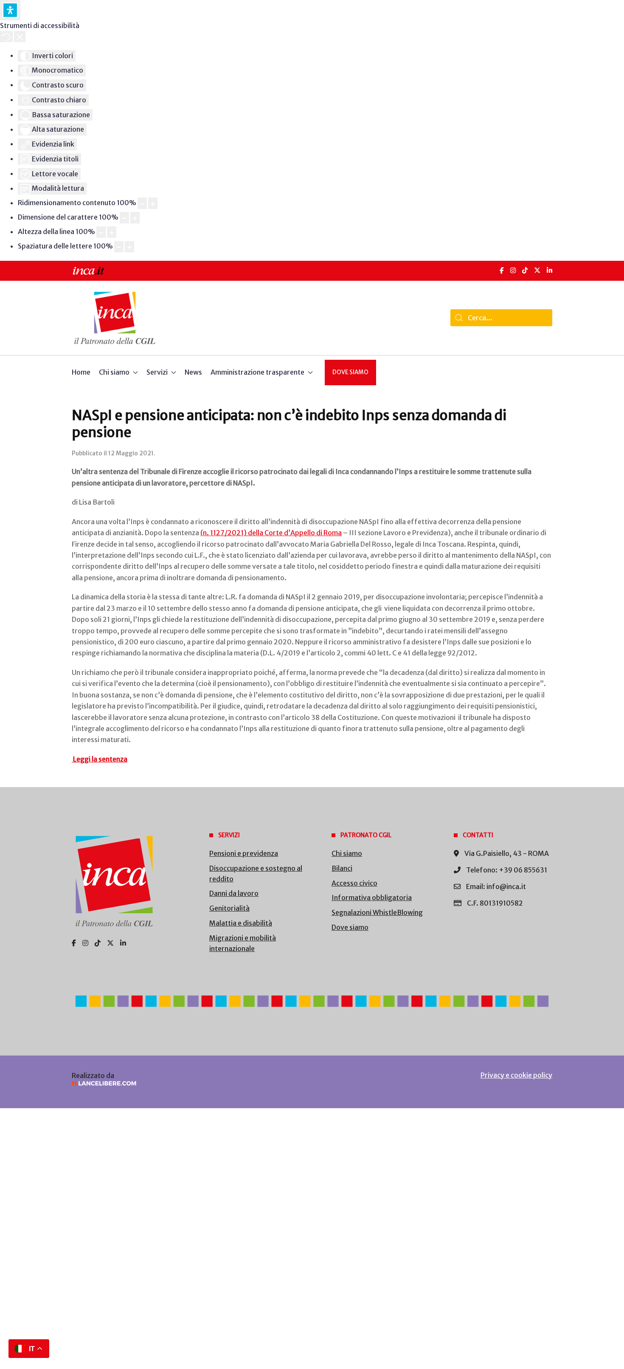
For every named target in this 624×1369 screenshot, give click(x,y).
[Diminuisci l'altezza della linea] (101, 232)
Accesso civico (354, 883)
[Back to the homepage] (115, 318)
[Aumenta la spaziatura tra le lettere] (129, 247)
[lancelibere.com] (185, 1083)
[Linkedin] (123, 943)
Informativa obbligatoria (372, 897)
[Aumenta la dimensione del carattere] (135, 217)
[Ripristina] (6, 36)
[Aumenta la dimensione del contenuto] (152, 203)
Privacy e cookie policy (516, 1075)
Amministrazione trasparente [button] (257, 372)
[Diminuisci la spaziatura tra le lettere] (119, 247)
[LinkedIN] (549, 270)
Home (81, 372)
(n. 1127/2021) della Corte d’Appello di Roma (271, 532)
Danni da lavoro (234, 893)
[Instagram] (513, 270)
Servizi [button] (157, 372)
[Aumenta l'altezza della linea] (111, 232)
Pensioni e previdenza (243, 853)
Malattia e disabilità (240, 923)
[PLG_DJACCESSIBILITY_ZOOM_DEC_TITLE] (142, 203)
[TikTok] (525, 270)
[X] (537, 270)
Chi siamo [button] (114, 372)
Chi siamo (347, 853)
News (193, 372)
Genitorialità (229, 908)
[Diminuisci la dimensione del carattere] (124, 217)
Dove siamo (350, 372)
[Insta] (85, 943)
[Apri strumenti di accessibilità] (10, 10)
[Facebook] (502, 270)
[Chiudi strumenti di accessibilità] (19, 36)
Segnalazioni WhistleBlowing (377, 912)
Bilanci (342, 868)
